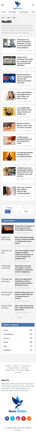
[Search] (33, 4)
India (18, 346)
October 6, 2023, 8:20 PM (25, 50)
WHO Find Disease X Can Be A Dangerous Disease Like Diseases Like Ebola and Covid (24, 79)
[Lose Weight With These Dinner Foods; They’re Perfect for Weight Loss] (9, 111)
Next (26, 211)
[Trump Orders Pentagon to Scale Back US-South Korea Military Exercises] (8, 229)
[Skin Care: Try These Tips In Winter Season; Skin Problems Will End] (9, 190)
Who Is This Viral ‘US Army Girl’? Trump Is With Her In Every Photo (24, 308)
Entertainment (18, 334)
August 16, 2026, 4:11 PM (23, 275)
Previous (9, 208)
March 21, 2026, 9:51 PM (23, 312)
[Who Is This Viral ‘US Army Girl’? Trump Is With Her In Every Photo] (8, 309)
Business (18, 338)
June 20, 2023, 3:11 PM (25, 146)
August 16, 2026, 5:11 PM (23, 261)
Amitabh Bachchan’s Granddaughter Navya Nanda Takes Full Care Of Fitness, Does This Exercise (25, 172)
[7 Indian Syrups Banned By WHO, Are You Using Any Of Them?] (9, 140)
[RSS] (29, 418)
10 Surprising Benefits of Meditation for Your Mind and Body (25, 155)
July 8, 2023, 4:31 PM (24, 117)
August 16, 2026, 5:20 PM (23, 246)
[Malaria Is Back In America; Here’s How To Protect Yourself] (9, 126)
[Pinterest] (23, 418)
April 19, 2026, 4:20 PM (23, 288)
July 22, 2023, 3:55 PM (25, 101)
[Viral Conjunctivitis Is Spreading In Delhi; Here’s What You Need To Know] (9, 95)
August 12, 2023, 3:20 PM (26, 86)
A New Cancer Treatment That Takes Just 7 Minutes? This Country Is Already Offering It (25, 61)
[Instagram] (18, 418)
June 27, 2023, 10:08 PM (25, 130)
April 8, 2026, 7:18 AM (23, 301)
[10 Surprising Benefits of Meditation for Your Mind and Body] (9, 156)
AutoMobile (18, 350)
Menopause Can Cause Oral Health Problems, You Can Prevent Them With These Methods (24, 44)
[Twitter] (12, 418)
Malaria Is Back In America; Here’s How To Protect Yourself (24, 125)
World (18, 342)
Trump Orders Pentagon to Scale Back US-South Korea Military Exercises (24, 228)
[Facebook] (7, 418)
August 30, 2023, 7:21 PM (26, 68)
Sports (18, 330)
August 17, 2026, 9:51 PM (23, 233)
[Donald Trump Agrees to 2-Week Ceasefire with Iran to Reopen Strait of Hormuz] (8, 295)
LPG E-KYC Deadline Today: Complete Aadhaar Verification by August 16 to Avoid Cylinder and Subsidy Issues (24, 255)
